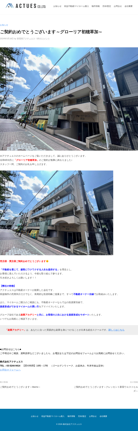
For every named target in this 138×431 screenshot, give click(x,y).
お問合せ (118, 6)
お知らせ (57, 6)
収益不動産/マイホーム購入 (76, 6)
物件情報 (96, 6)
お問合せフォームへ (10, 370)
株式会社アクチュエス (72, 424)
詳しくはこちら (116, 330)
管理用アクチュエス (26, 38)
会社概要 (129, 6)
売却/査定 (106, 6)
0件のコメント (43, 38)
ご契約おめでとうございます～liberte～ (20, 387)
